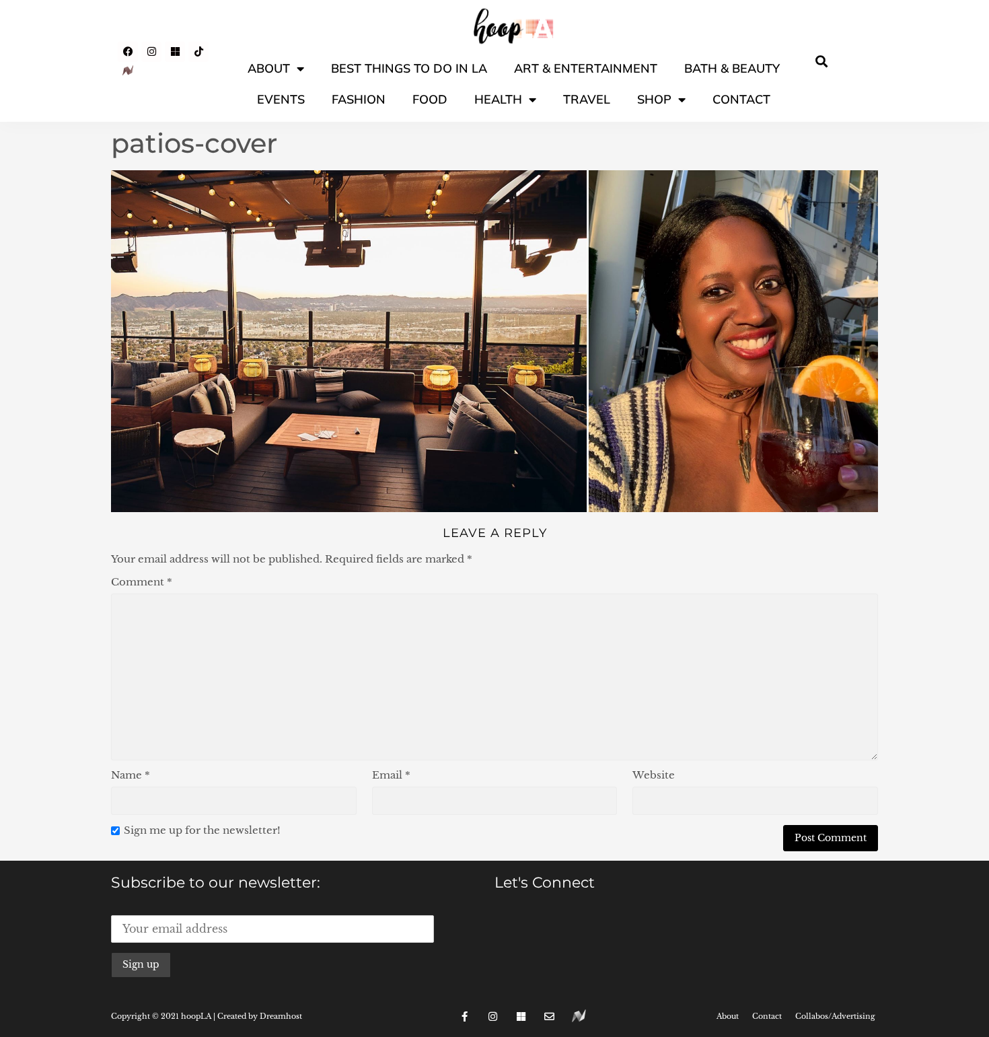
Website (653, 775)
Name (130, 775)
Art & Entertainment (585, 68)
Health (498, 99)
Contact (741, 99)
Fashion (359, 99)
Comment (141, 582)
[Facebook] (128, 52)
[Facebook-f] (465, 1016)
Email (391, 775)
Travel (586, 99)
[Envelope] (550, 1016)
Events (281, 99)
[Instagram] (151, 52)
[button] (822, 61)
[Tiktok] (198, 52)
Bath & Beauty (732, 68)
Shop (654, 99)
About (269, 68)
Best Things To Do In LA (409, 68)
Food (429, 99)
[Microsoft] (175, 52)
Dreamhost (281, 1016)
